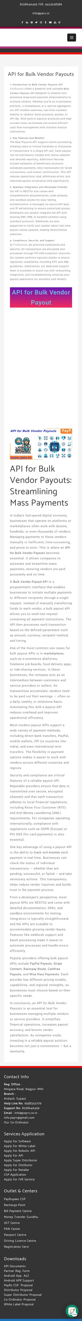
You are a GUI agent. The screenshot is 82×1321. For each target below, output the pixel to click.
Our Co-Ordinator (16, 1122)
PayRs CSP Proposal (18, 1285)
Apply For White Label (19, 1146)
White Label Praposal (19, 1304)
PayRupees (17, 88)
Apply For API (13, 1155)
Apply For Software (17, 1141)
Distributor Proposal (18, 1290)
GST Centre (12, 1223)
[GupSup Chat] (72, 1311)
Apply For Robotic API (19, 1150)
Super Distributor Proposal (23, 1294)
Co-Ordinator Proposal (20, 1299)
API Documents (15, 1266)
